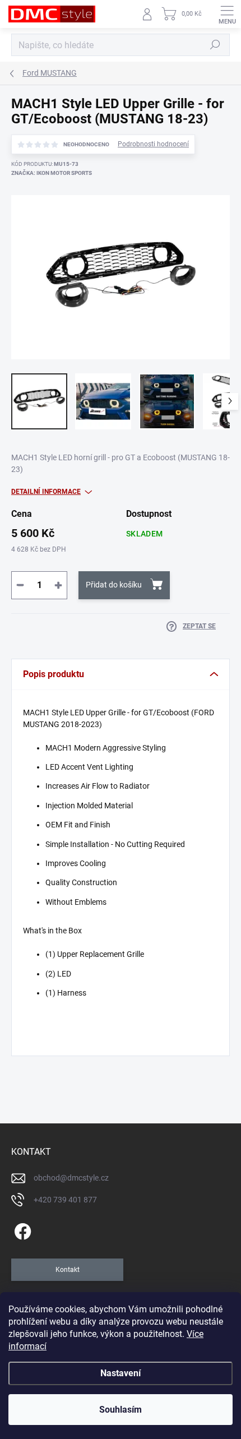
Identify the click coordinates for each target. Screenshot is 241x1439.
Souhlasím (120, 1409)
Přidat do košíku (114, 584)
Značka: (51, 173)
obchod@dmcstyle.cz (71, 1177)
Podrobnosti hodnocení (153, 144)
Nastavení (120, 1373)
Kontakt (67, 1270)
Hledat (215, 45)
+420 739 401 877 (65, 1199)
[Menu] (227, 14)
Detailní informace (46, 492)
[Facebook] (21, 1229)
